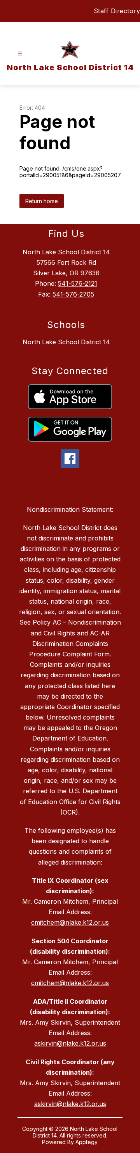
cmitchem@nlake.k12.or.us (70, 922)
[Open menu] (20, 53)
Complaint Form (86, 654)
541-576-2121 (77, 283)
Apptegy (86, 1142)
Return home (41, 201)
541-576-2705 (73, 294)
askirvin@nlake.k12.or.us (70, 1043)
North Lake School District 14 (66, 342)
